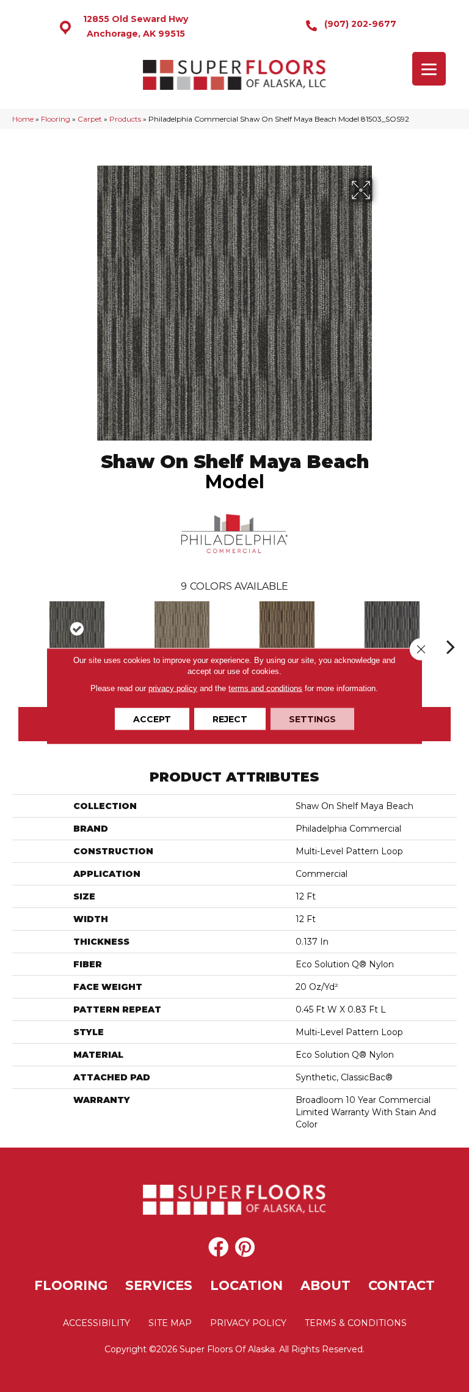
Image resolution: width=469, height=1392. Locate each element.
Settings (312, 719)
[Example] (181, 628)
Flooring (55, 118)
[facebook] (218, 1247)
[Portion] (392, 628)
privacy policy (172, 688)
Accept (152, 719)
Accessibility (96, 1322)
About (325, 1285)
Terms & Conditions (356, 1322)
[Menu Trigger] (429, 69)
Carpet (90, 118)
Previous (18, 628)
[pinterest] (245, 1247)
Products (125, 118)
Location (246, 1285)
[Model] (76, 628)
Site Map (170, 1322)
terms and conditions (265, 688)
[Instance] (287, 628)
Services (158, 1285)
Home (23, 118)
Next (451, 628)
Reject (230, 719)
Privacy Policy (248, 1322)
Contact (401, 1285)
